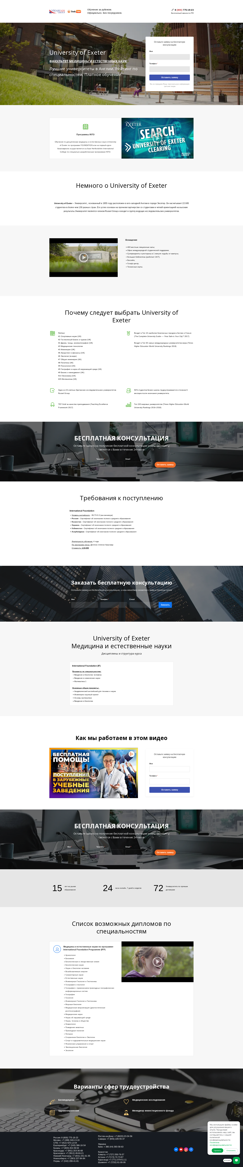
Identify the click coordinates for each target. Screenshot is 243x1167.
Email (128, 459)
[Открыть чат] (236, 1160)
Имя (151, 51)
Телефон (153, 64)
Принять (217, 1150)
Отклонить (231, 1150)
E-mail (132, 599)
